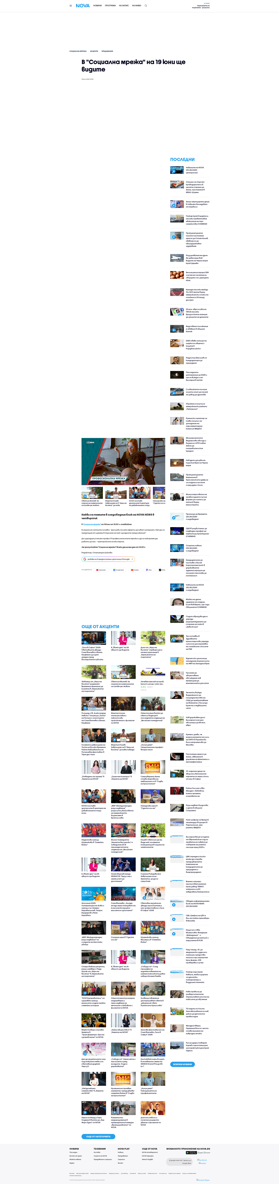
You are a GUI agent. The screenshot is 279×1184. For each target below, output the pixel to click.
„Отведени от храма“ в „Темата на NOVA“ (93, 777)
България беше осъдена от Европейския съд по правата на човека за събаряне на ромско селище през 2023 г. (197, 842)
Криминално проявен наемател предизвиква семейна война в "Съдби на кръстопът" (122, 1092)
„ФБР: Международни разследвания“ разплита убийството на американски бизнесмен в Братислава (122, 812)
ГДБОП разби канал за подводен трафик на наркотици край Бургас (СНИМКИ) (197, 532)
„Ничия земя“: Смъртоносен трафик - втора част (152, 747)
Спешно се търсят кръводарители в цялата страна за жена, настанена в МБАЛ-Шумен (195, 187)
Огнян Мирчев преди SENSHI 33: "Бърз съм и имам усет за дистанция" (121, 877)
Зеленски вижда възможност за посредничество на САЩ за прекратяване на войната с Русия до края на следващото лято (197, 700)
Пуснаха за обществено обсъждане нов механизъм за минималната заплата (197, 678)
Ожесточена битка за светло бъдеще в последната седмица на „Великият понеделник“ (153, 716)
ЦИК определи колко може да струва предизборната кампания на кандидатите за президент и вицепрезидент (196, 864)
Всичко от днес (76, 1156)
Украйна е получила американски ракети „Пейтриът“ (196, 406)
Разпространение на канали (98, 1173)
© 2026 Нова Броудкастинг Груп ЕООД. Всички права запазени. (87, 1180)
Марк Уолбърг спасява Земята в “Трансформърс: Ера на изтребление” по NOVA (93, 1033)
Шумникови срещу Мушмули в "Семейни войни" (151, 939)
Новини (97, 5)
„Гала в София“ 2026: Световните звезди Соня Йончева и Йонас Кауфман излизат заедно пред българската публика (92, 653)
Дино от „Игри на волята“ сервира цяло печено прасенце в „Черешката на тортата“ (151, 652)
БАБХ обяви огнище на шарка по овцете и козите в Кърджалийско (196, 344)
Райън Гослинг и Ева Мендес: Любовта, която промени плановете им (195, 792)
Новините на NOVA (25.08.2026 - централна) (195, 170)
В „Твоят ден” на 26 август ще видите (120, 648)
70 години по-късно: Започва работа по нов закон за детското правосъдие (197, 1012)
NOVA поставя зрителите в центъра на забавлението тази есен (94, 809)
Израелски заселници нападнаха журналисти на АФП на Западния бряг (197, 661)
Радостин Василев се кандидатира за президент (196, 360)
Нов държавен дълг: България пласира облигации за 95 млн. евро (196, 721)
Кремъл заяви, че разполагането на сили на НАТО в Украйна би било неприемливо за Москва (197, 739)
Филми (120, 1163)
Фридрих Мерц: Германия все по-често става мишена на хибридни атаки (197, 1029)
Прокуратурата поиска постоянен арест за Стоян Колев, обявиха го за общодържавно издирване (197, 239)
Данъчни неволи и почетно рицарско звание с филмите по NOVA (151, 1121)
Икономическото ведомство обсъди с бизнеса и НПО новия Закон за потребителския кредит (196, 444)
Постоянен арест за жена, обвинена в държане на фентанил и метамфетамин (197, 758)
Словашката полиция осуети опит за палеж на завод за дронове (197, 392)
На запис (124, 5)
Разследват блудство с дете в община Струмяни (197, 807)
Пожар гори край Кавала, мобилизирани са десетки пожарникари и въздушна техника (197, 977)
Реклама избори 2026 (82, 1173)
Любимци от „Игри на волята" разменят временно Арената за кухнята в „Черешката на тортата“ (93, 686)
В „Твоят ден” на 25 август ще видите (91, 875)
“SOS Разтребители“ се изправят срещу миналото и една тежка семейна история (93, 1001)
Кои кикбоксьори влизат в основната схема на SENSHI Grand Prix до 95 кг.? (152, 1062)
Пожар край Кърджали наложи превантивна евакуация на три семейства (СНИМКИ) (197, 220)
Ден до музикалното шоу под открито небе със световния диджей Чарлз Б (94, 1062)
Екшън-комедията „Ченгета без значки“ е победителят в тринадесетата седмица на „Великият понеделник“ (122, 846)
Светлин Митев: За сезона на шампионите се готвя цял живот (122, 683)
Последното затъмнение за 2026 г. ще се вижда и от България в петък (196, 376)
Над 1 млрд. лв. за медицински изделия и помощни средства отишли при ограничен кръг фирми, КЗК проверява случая (197, 956)
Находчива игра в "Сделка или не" (149, 807)
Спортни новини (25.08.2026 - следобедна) (194, 548)
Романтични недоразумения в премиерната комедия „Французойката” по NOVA (122, 1122)
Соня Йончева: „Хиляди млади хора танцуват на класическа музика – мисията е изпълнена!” (123, 906)
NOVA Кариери (148, 1156)
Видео (72, 1163)
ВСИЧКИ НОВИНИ (182, 1064)
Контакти (133, 1173)
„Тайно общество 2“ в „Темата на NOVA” (121, 1031)
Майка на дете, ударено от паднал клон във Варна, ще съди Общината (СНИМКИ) (197, 603)
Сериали (121, 1159)
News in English (147, 1159)
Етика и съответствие (189, 1173)
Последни (73, 1152)
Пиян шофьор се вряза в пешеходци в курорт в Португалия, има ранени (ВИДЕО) (197, 824)
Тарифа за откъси (114, 1173)
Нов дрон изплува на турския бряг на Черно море (197, 462)
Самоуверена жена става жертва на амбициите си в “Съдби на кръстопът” (152, 780)
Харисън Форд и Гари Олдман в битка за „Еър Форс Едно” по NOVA (93, 1119)
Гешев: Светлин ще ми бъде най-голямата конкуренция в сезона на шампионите (152, 843)
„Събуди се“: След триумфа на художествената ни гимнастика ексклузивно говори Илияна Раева (153, 971)
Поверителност (152, 1173)
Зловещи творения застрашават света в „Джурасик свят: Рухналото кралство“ (152, 1001)
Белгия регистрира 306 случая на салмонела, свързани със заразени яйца (197, 276)
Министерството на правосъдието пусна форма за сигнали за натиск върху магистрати (196, 499)
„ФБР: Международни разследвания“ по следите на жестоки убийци (92, 940)
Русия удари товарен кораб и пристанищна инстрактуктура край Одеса (197, 1047)
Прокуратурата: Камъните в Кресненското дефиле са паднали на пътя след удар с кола (197, 480)
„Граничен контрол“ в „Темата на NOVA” (121, 777)
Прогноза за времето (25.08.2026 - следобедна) (196, 516)
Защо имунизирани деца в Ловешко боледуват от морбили (197, 204)
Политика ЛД (163, 1173)
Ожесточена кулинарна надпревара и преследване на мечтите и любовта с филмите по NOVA (123, 1003)
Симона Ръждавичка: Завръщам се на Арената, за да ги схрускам (151, 877)
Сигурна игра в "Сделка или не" (122, 938)
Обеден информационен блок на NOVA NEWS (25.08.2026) (197, 903)
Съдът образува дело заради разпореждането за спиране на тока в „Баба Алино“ (197, 621)
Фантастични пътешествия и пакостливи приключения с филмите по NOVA (122, 718)
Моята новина (75, 1159)
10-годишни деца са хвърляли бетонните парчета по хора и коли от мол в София (197, 775)
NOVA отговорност (150, 1152)
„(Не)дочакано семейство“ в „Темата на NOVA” (92, 1090)
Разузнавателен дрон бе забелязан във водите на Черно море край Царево (197, 259)
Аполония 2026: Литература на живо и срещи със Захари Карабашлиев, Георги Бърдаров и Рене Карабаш (93, 909)
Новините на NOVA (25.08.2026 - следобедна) (195, 587)
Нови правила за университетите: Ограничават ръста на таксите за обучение (197, 995)
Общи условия (142, 1173)
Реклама (71, 1173)
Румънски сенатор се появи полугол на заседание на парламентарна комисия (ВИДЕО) (196, 423)
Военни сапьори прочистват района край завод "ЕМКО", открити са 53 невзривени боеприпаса (197, 886)
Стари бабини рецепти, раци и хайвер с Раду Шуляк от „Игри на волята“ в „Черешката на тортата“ (93, 971)
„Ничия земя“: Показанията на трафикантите (149, 1090)
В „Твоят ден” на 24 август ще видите (120, 967)
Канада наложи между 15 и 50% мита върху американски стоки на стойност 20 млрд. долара (197, 294)
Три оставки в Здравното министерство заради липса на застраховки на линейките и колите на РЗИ (197, 642)
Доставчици (124, 1173)
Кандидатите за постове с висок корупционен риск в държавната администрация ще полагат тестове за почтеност (196, 568)
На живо (136, 5)
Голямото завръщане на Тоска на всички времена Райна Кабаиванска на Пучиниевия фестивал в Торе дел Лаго (94, 749)
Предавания (123, 1156)
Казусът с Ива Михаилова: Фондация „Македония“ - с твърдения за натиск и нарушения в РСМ (197, 935)
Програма (110, 5)
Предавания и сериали (103, 1159)
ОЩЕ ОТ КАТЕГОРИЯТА (98, 1136)
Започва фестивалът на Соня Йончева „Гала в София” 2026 (152, 1032)
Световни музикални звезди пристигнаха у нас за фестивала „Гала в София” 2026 (152, 906)
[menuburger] (70, 5)
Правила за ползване (174, 1173)
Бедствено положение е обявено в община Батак (197, 329)
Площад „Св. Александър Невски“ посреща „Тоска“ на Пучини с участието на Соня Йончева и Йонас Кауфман (94, 718)
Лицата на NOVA (100, 1156)
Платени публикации (75, 1175)
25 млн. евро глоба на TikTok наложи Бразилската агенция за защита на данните (197, 313)
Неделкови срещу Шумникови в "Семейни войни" (93, 842)
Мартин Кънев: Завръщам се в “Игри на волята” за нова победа (122, 747)
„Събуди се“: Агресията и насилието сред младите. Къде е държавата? (123, 1062)
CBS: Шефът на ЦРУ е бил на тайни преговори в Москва (197, 918)
